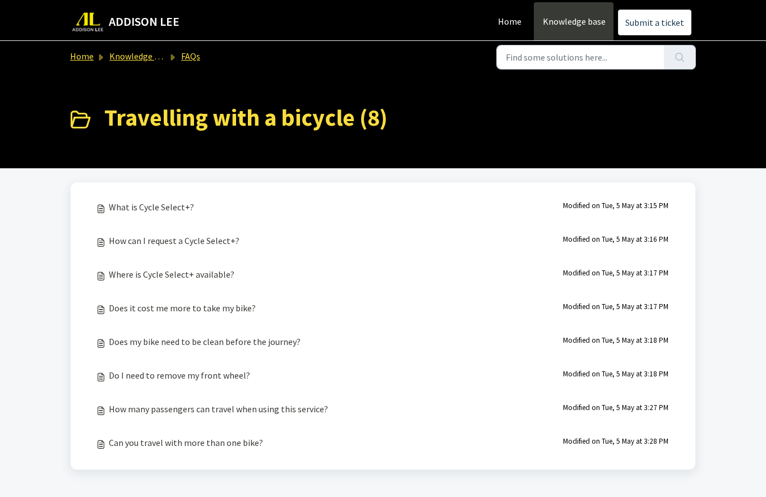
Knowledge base (574, 21)
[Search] (680, 57)
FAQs (190, 56)
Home (510, 21)
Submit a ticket (654, 22)
